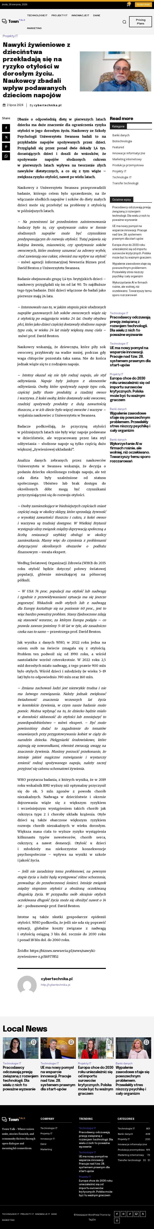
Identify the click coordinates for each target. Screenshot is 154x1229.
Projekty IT (10, 36)
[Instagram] (123, 1214)
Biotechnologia (122, 141)
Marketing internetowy (127, 159)
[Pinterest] (6, 147)
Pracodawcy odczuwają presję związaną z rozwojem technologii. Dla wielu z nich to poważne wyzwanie (131, 213)
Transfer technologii (125, 183)
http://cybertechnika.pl (55, 985)
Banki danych (121, 135)
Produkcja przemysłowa (128, 165)
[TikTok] (130, 1214)
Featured (118, 147)
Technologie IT (122, 177)
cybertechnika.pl (48, 105)
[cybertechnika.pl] (27, 985)
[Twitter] (6, 137)
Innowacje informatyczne (128, 153)
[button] (124, 22)
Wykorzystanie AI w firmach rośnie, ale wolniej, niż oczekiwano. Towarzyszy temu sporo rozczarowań (132, 289)
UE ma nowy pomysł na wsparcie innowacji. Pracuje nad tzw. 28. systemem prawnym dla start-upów (129, 232)
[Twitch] (136, 1214)
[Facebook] (6, 128)
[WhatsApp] (6, 156)
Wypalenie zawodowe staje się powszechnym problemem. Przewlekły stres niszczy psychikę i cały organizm (131, 270)
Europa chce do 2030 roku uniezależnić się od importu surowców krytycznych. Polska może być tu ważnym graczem (131, 251)
